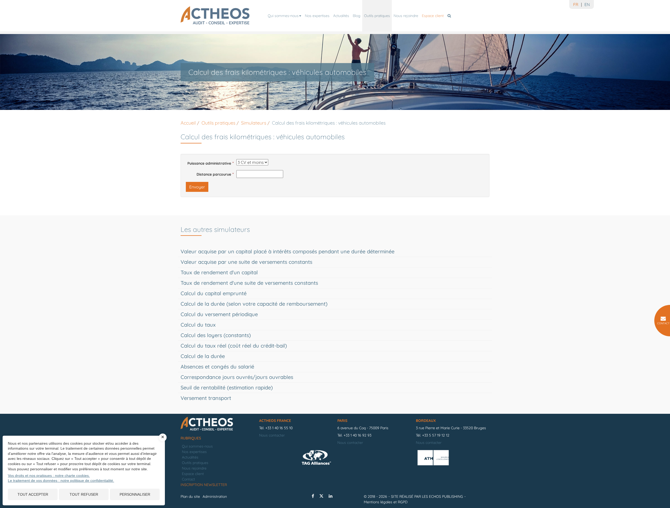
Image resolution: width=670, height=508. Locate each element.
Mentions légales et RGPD (385, 502)
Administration (215, 496)
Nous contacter (272, 435)
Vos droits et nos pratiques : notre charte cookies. (49, 475)
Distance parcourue (214, 174)
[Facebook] (313, 496)
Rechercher (450, 16)
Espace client (433, 15)
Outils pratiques (377, 15)
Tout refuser (84, 494)
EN (587, 4)
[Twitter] (321, 496)
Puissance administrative (209, 163)
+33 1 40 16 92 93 (357, 435)
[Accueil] (217, 424)
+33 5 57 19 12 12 (435, 435)
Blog (356, 15)
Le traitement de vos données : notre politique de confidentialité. (61, 480)
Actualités (341, 15)
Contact (188, 479)
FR (575, 4)
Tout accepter (33, 494)
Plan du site (190, 496)
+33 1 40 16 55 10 (279, 428)
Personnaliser (135, 494)
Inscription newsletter (204, 484)
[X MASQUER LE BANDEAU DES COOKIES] (162, 437)
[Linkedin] (330, 496)
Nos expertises (317, 15)
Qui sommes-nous (283, 15)
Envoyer (197, 186)
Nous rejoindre (406, 15)
